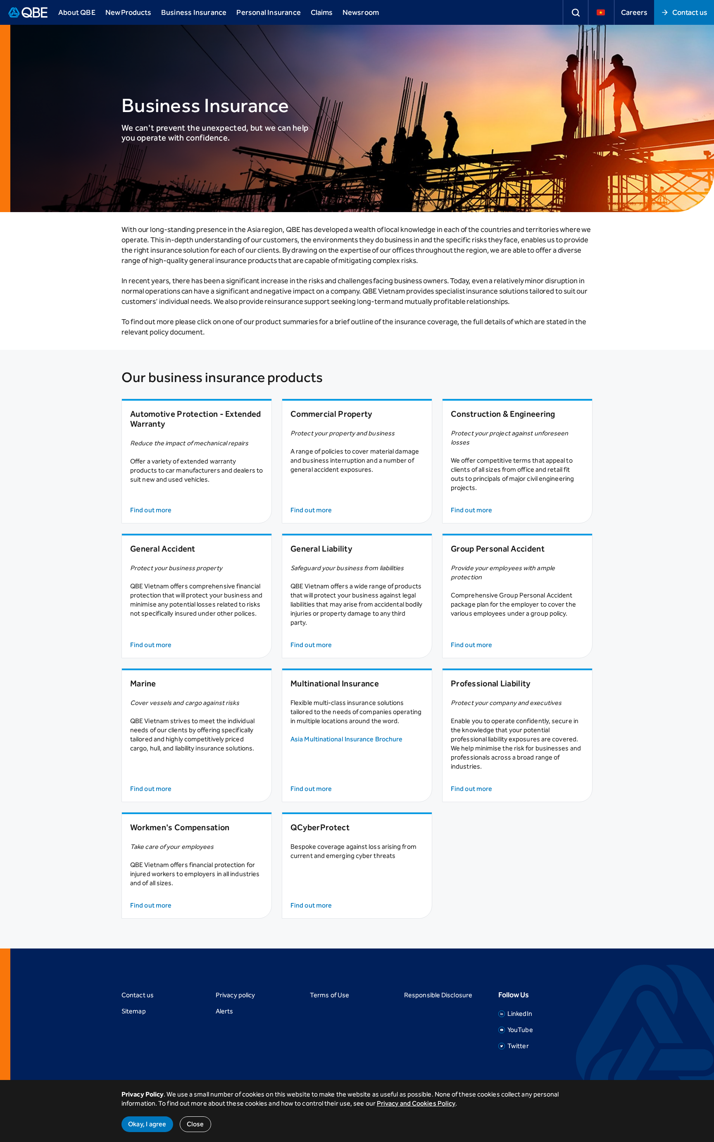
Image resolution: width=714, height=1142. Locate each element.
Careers (634, 12)
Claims (322, 12)
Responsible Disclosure (438, 995)
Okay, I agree (147, 1124)
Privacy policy (235, 995)
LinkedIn (519, 1014)
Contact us (689, 12)
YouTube (520, 1030)
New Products (128, 12)
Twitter (518, 1046)
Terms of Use (329, 995)
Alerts (224, 1011)
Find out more (150, 510)
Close (195, 1124)
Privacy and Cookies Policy (416, 1103)
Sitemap (133, 1011)
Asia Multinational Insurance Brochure (346, 739)
